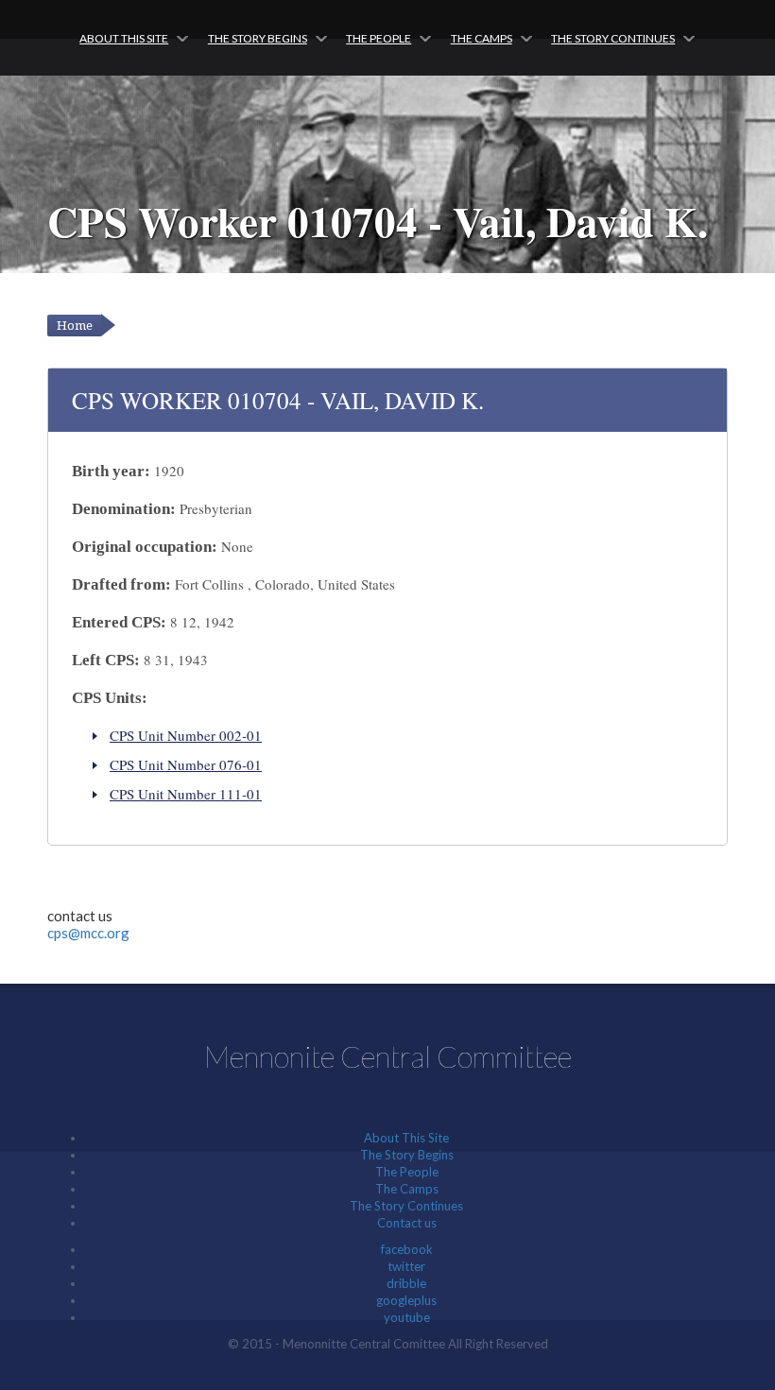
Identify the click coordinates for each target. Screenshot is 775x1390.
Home (75, 325)
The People (378, 38)
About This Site (123, 38)
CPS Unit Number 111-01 (186, 793)
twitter (406, 1266)
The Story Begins (257, 38)
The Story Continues (613, 38)
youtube (407, 1317)
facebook (407, 1249)
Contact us (407, 1222)
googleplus (406, 1300)
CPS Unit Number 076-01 (186, 764)
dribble (406, 1283)
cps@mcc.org (88, 932)
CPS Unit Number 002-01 (186, 735)
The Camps (481, 38)
